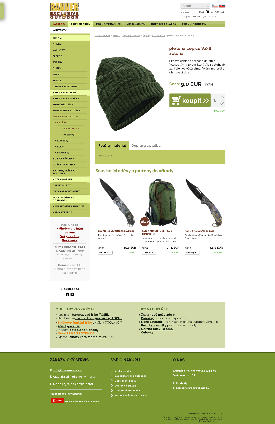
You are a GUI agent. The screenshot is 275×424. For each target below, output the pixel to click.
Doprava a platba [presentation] (146, 145)
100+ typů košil (69, 326)
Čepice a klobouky (131, 35)
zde (219, 421)
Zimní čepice (158, 35)
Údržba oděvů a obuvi (157, 329)
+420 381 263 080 (71, 250)
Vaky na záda (69, 236)
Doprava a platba (125, 385)
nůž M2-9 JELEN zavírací (199, 231)
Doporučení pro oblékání (130, 376)
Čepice (146, 35)
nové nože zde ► (163, 314)
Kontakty (181, 383)
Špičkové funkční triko (75, 323)
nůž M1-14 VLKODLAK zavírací (116, 231)
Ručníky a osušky (153, 325)
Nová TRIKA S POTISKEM (76, 333)
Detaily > (104, 252)
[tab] (112, 145)
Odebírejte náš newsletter (73, 384)
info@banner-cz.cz (71, 246)
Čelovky (147, 332)
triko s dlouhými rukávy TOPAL (98, 318)
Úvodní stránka (102, 35)
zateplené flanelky (84, 330)
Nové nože (69, 240)
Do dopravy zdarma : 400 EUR (198, 16)
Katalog (116, 35)
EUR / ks (218, 12)
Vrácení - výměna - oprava (130, 395)
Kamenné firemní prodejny (192, 388)
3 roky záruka (122, 371)
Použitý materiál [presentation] (112, 145)
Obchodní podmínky (127, 390)
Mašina (204, 413)
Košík (201, 12)
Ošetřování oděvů (125, 380)
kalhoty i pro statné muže (87, 337)
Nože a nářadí (151, 322)
